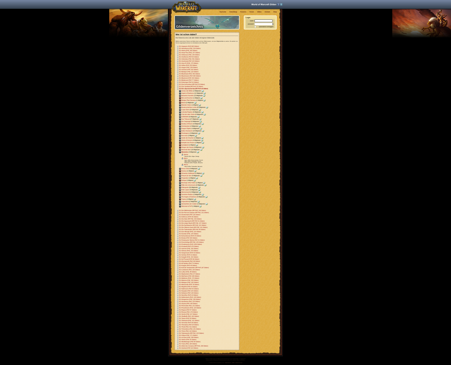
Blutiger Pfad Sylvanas (188, 100)
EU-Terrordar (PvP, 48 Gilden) (188, 322)
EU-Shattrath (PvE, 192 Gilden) (189, 316)
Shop (275, 12)
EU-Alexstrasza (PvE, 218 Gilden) (190, 48)
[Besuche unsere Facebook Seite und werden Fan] (278, 4)
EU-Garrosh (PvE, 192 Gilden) (188, 248)
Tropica (183, 199)
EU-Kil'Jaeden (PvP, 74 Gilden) (189, 263)
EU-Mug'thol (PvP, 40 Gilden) (188, 287)
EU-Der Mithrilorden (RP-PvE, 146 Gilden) (192, 210)
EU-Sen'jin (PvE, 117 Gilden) (188, 314)
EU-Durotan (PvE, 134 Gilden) (188, 234)
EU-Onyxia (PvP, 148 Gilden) (188, 303)
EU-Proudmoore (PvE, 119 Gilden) (190, 308)
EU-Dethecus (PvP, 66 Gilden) (188, 217)
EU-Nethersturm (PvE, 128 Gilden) (190, 297)
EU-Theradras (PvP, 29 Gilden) (189, 325)
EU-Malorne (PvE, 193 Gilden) (188, 280)
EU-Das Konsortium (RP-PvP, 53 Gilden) (192, 84)
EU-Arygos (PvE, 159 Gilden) (188, 67)
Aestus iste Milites (187, 91)
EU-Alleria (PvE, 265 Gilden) (188, 50)
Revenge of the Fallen (188, 183)
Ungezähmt (185, 201)
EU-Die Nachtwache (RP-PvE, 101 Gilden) (192, 225)
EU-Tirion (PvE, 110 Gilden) (188, 331)
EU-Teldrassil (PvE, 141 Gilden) (189, 320)
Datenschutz (238, 362)
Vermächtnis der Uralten (189, 204)
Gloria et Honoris (186, 140)
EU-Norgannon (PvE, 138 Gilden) (189, 299)
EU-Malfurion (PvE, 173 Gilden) (189, 278)
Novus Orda (185, 168)
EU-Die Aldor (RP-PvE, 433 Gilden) (190, 219)
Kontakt (267, 12)
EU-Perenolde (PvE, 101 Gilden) (189, 306)
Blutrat (183, 102)
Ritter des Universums (188, 185)
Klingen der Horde (187, 147)
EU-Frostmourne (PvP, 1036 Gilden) (190, 244)
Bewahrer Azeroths (187, 95)
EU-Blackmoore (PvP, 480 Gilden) (190, 76)
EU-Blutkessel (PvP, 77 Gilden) (189, 80)
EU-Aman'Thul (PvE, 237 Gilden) (189, 53)
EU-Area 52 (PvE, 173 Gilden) (188, 63)
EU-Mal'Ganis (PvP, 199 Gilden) (189, 276)
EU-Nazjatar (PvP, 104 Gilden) (188, 291)
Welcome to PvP (186, 206)
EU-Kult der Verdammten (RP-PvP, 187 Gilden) (194, 267)
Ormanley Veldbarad (188, 173)
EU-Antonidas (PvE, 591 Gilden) (189, 59)
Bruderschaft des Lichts (188, 107)
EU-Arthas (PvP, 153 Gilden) (188, 65)
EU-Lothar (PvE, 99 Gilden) (187, 272)
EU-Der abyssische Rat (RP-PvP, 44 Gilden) (193, 88)
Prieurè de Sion (186, 176)
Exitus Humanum (186, 131)
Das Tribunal (185, 119)
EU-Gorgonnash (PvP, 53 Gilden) (189, 253)
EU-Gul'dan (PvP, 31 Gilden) (188, 255)
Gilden (259, 12)
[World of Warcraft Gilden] (263, 4)
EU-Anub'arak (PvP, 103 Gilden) (189, 61)
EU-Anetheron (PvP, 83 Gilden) (189, 57)
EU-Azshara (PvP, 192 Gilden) (188, 69)
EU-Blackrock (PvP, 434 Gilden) (189, 78)
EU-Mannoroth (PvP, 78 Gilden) (189, 284)
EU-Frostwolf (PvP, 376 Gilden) (189, 246)
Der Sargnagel (186, 121)
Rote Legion (185, 190)
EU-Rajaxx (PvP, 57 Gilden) (188, 310)
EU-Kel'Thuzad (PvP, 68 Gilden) (189, 259)
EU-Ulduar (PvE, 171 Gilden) (188, 335)
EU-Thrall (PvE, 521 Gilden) (188, 327)
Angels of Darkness (187, 93)
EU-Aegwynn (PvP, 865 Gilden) (189, 46)
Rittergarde (185, 187)
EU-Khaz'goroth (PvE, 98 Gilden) (189, 261)
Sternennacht (185, 192)
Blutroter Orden (186, 105)
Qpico (186, 158)
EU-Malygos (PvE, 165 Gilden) (189, 282)
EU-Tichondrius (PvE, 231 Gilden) (190, 329)
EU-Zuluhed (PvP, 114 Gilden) (188, 348)
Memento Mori (186, 150)
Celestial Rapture (187, 112)
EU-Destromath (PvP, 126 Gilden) (189, 215)
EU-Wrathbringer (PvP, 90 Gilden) (189, 342)
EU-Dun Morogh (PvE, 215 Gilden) (190, 231)
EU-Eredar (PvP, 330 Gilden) (188, 238)
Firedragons (185, 133)
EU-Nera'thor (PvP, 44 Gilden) (188, 295)
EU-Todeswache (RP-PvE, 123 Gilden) (191, 333)
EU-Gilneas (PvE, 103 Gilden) (188, 251)
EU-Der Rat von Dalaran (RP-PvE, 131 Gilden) (194, 212)
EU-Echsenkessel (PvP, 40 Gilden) (190, 236)
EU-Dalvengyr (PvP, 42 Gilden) (189, 82)
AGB (233, 362)
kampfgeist (184, 145)
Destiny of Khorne (187, 124)
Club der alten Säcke (188, 114)
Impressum (228, 362)
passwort (251, 24)
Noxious (184, 171)
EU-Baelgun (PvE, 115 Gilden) (188, 72)
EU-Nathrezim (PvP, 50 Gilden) (189, 289)
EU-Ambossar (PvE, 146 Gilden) (189, 55)
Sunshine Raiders (187, 194)
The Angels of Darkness (189, 197)
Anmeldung (233, 12)
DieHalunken (185, 126)
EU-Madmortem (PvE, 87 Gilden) (189, 274)
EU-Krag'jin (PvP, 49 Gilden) (188, 265)
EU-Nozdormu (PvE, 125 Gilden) (189, 301)
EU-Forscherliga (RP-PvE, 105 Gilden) (191, 242)
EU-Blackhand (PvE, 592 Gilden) (189, 74)
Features (243, 12)
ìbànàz (186, 154)
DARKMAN (185, 117)
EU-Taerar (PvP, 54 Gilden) (187, 318)
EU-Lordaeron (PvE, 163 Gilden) (189, 270)
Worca (186, 164)
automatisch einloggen (266, 27)
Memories (184, 152)
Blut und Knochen (187, 98)
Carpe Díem (185, 110)
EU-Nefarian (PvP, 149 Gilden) (188, 293)
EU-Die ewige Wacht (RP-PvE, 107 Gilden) (192, 223)
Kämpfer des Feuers (187, 142)
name (252, 21)
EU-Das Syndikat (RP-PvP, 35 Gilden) (191, 86)
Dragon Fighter (186, 128)
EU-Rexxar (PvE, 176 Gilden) (188, 312)
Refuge (183, 180)
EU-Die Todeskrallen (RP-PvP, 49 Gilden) (192, 229)
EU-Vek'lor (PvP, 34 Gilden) (187, 339)
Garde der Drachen (187, 138)
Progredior (184, 178)
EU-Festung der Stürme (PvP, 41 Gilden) (192, 240)
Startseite (223, 12)
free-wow (184, 135)
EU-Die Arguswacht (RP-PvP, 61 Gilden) (192, 221)
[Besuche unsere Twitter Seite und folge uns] (281, 4)
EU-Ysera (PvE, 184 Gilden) (188, 344)
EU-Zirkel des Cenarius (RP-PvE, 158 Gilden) (193, 346)
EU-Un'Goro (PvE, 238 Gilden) (188, 337)
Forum (252, 12)
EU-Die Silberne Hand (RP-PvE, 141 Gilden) (193, 227)
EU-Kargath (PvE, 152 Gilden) (188, 257)
